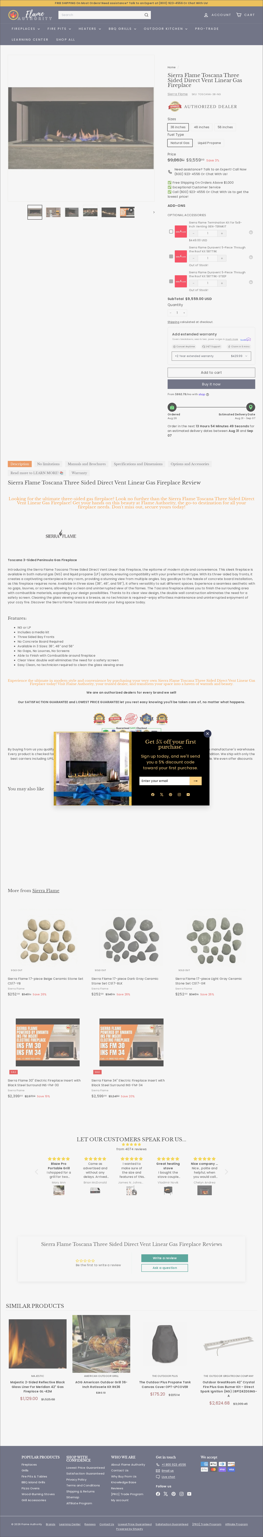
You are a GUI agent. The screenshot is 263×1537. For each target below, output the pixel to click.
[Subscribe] (196, 781)
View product (37, 1348)
